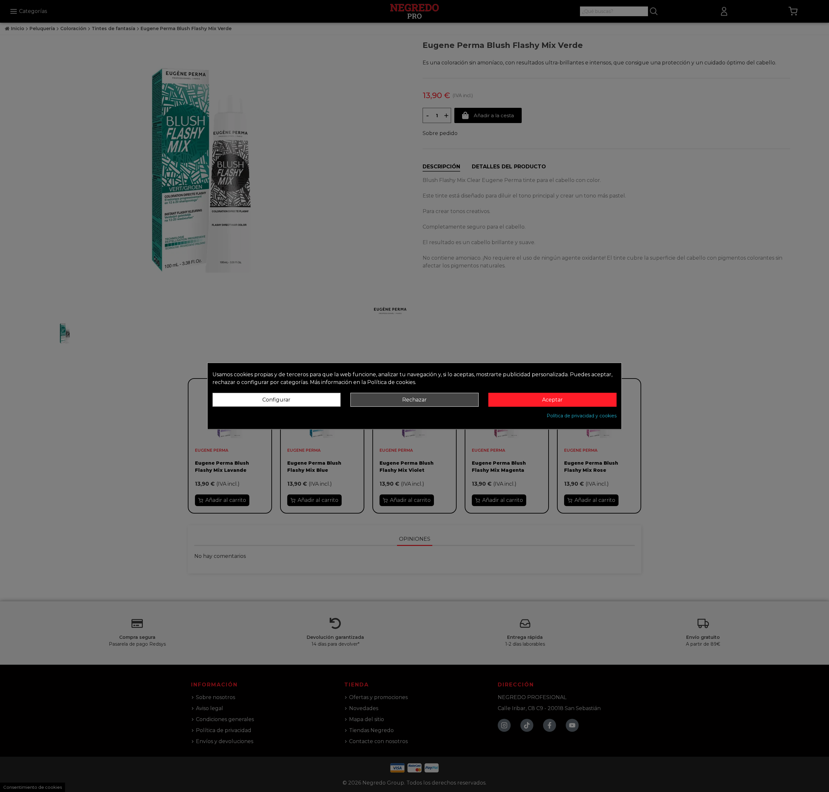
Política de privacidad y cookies (582, 416)
